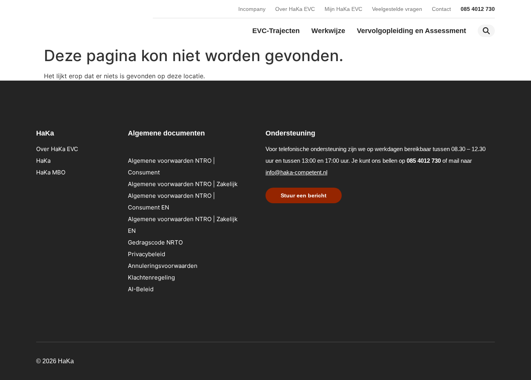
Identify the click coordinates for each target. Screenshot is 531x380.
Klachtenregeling (151, 277)
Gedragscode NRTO (155, 242)
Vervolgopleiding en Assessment (411, 31)
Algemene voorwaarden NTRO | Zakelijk (183, 184)
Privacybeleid (146, 254)
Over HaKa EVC (295, 9)
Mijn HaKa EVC (343, 9)
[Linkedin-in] (444, 360)
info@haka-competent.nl (296, 172)
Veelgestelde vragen (397, 9)
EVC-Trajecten (276, 31)
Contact (441, 9)
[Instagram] (475, 360)
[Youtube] (460, 360)
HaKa (43, 160)
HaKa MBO (50, 172)
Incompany (252, 9)
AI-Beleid (141, 289)
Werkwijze (328, 31)
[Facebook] (491, 360)
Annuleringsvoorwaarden (162, 265)
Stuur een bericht (304, 195)
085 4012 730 (478, 9)
